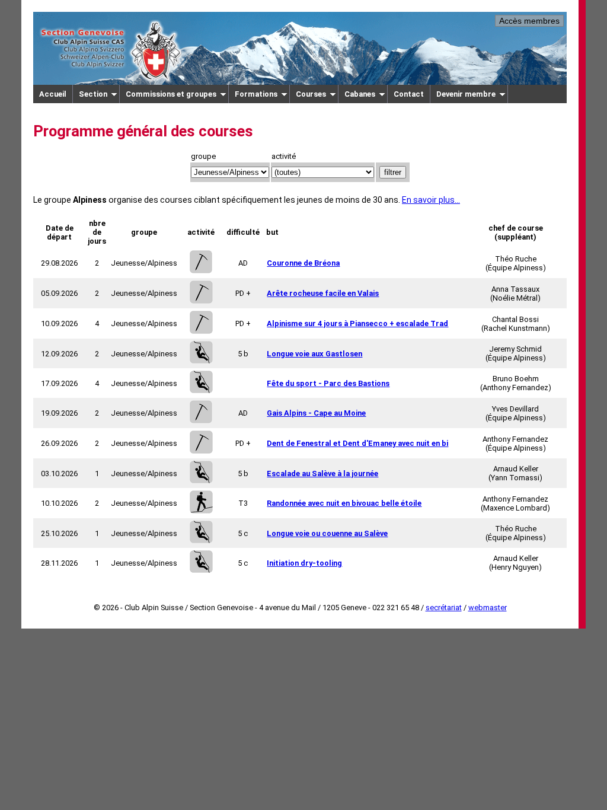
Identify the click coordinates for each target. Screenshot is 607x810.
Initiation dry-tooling (304, 563)
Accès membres (529, 20)
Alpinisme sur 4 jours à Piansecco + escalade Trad (357, 323)
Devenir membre (466, 94)
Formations (256, 94)
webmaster (487, 607)
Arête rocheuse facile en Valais (323, 293)
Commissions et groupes (171, 94)
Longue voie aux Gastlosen (314, 353)
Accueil (52, 94)
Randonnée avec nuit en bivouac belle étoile (344, 503)
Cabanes (359, 94)
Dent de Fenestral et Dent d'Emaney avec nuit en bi (357, 443)
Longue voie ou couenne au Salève (327, 533)
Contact (409, 94)
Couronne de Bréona (303, 263)
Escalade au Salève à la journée (322, 473)
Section (93, 94)
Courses (311, 94)
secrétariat (444, 607)
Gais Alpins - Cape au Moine (316, 413)
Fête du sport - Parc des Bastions (328, 383)
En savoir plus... (431, 200)
